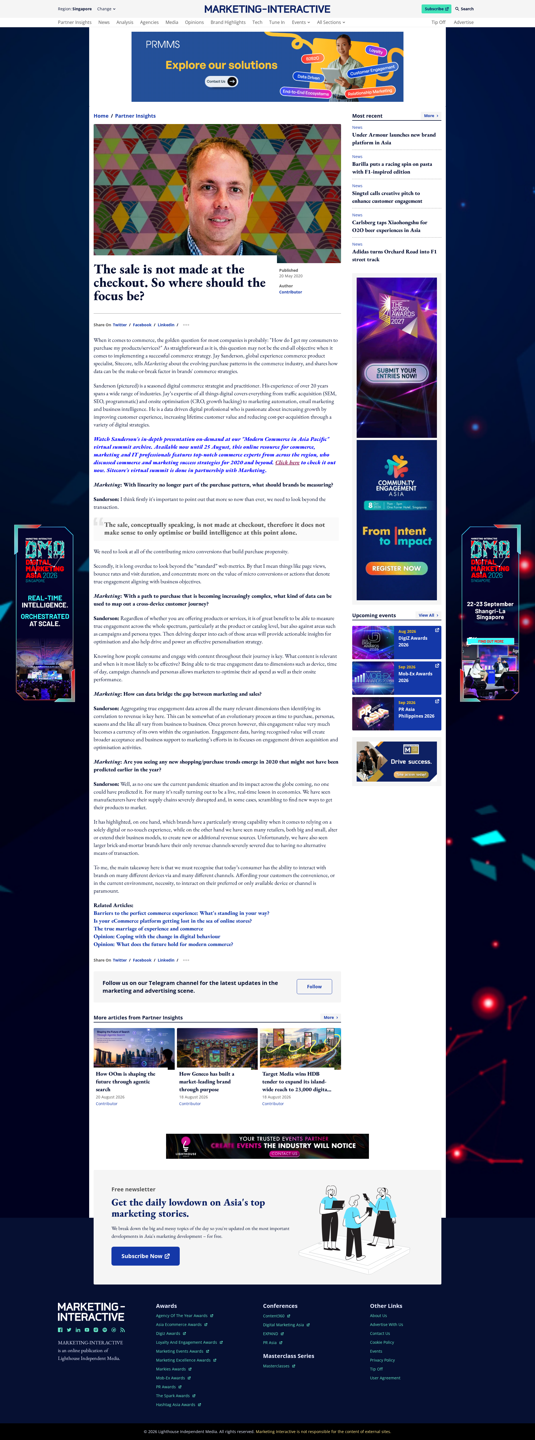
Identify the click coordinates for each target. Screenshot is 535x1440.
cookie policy (382, 1342)
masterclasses (279, 1366)
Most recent (393, 115)
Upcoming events (393, 615)
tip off (439, 22)
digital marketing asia (284, 1324)
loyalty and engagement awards (187, 1342)
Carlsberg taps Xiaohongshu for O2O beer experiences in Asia (389, 226)
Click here (287, 462)
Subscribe (438, 9)
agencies (149, 22)
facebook (142, 325)
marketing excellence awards (184, 1360)
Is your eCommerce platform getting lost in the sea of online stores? (173, 920)
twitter (120, 325)
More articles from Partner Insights (214, 1017)
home (101, 115)
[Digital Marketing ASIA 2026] (44, 576)
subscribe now (150, 1258)
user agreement (385, 1377)
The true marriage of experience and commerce (148, 928)
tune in (277, 22)
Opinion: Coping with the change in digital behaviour (157, 936)
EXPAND (273, 1333)
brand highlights (228, 22)
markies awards (173, 1369)
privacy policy (382, 1360)
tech (257, 22)
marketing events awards (180, 1351)
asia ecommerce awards (179, 1324)
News (357, 127)
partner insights (75, 22)
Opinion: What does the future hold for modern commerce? (163, 944)
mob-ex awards (173, 1377)
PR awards (168, 1386)
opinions (194, 22)
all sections (329, 22)
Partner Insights (135, 115)
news (104, 22)
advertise (464, 22)
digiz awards (171, 1333)
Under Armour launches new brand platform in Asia (394, 138)
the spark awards (175, 1395)
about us (378, 1315)
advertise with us (386, 1324)
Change (104, 8)
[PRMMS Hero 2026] (267, 67)
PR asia (272, 1342)
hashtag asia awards (176, 1404)
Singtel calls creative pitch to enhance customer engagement (387, 196)
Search (467, 8)
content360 (276, 1315)
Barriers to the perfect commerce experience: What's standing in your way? (181, 913)
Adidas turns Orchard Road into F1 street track (394, 255)
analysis (124, 22)
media (172, 22)
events (299, 22)
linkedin (166, 325)
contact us (380, 1333)
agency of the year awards (182, 1315)
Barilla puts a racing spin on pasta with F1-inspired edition (392, 167)
